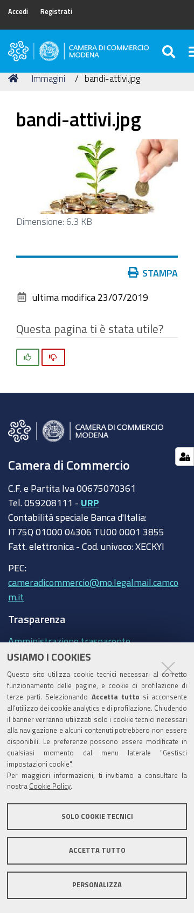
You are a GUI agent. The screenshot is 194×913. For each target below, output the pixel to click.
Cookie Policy (50, 786)
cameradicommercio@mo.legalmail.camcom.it (93, 589)
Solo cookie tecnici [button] (97, 816)
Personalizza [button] (97, 884)
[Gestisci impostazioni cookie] (184, 456)
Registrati (56, 11)
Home (15, 79)
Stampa (160, 273)
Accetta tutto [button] (97, 850)
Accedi (18, 11)
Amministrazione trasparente (69, 641)
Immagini (48, 78)
